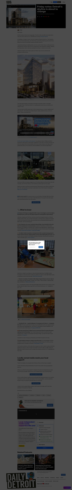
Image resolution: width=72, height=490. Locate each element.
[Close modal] (43, 241)
